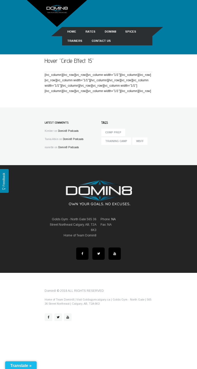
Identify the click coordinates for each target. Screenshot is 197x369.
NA (113, 219)
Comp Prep (113, 132)
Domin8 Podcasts (68, 130)
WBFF (140, 141)
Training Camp (116, 141)
